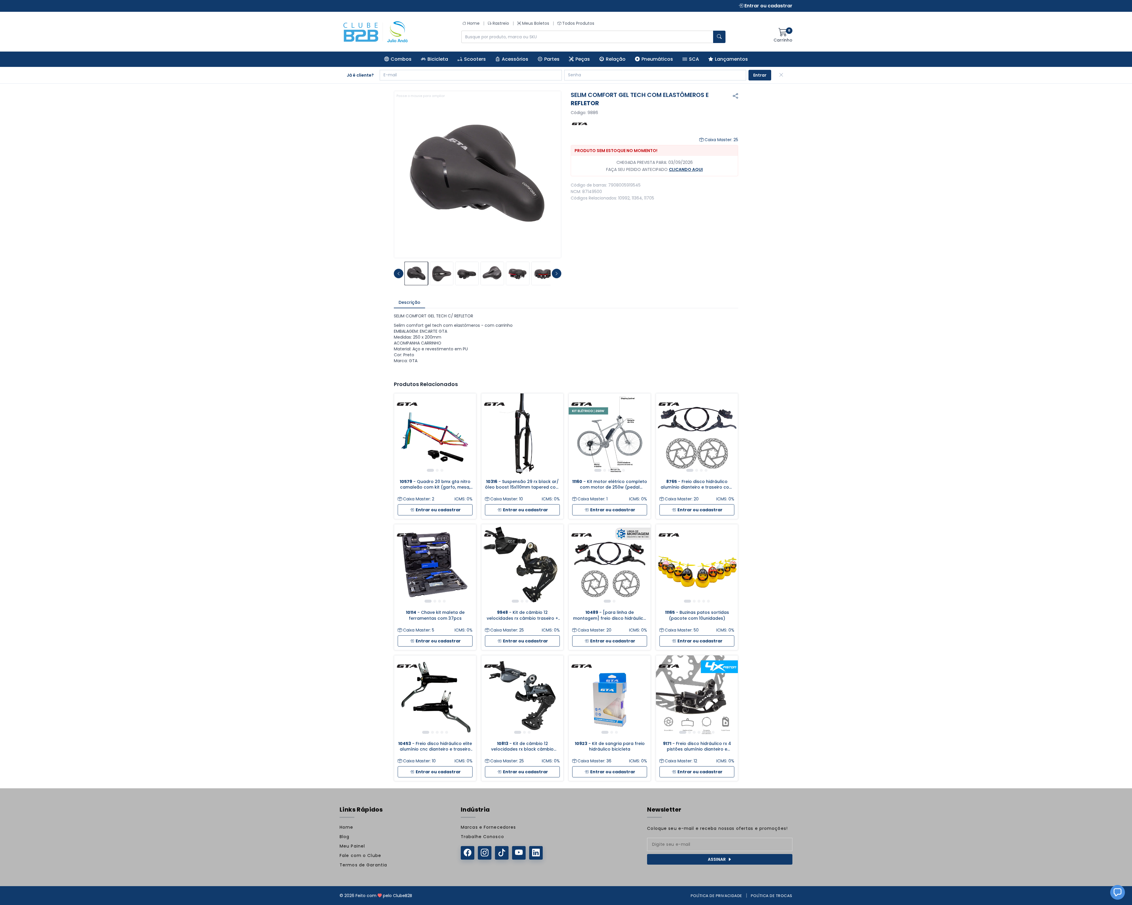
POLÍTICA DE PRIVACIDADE (716, 896)
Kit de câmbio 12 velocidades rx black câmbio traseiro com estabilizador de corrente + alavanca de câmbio (522, 746)
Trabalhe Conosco (482, 837)
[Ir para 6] (623, 470)
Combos (401, 59)
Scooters (475, 59)
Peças (582, 59)
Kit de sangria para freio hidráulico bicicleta (610, 746)
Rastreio (501, 23)
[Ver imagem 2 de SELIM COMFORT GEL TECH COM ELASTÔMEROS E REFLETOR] (441, 273)
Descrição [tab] (409, 302)
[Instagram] (484, 853)
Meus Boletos (535, 23)
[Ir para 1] (430, 470)
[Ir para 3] (441, 470)
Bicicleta (437, 59)
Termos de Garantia (363, 865)
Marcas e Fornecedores (488, 827)
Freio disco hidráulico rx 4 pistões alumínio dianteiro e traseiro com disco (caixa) (697, 746)
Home (473, 23)
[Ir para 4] (614, 470)
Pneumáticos (657, 59)
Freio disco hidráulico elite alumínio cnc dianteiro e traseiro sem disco (435, 746)
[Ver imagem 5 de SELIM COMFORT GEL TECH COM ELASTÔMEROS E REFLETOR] (517, 273)
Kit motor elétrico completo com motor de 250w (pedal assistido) (609, 484)
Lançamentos (731, 59)
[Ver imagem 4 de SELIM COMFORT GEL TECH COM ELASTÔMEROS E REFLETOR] (492, 273)
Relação (616, 59)
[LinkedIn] (536, 853)
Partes (552, 59)
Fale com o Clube (360, 855)
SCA (694, 59)
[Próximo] (467, 434)
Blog (344, 837)
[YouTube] (519, 853)
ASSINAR (717, 859)
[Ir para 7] (713, 732)
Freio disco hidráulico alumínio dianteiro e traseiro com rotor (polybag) (697, 484)
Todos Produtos (578, 23)
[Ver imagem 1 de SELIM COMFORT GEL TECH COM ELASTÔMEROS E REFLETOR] (416, 273)
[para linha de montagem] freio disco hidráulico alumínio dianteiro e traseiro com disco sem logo (609, 615)
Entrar (759, 75)
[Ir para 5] (618, 470)
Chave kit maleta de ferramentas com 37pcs (435, 615)
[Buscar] (719, 37)
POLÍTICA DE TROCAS (771, 896)
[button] (1117, 892)
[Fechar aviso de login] (781, 75)
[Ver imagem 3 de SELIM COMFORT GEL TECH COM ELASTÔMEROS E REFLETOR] (467, 273)
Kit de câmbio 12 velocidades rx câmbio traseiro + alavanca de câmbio (522, 615)
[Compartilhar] (735, 96)
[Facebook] (467, 853)
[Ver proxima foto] (556, 273)
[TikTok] (502, 853)
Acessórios (515, 59)
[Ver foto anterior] (398, 273)
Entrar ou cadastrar (767, 5)
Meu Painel (352, 846)
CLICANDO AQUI (686, 169)
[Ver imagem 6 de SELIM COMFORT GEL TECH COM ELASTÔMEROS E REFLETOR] (543, 273)
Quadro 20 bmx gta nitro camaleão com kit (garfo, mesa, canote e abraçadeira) (435, 484)
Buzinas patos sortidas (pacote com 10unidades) (697, 615)
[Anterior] (403, 434)
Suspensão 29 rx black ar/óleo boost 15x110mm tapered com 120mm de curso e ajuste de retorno (522, 484)
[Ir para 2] (437, 470)
